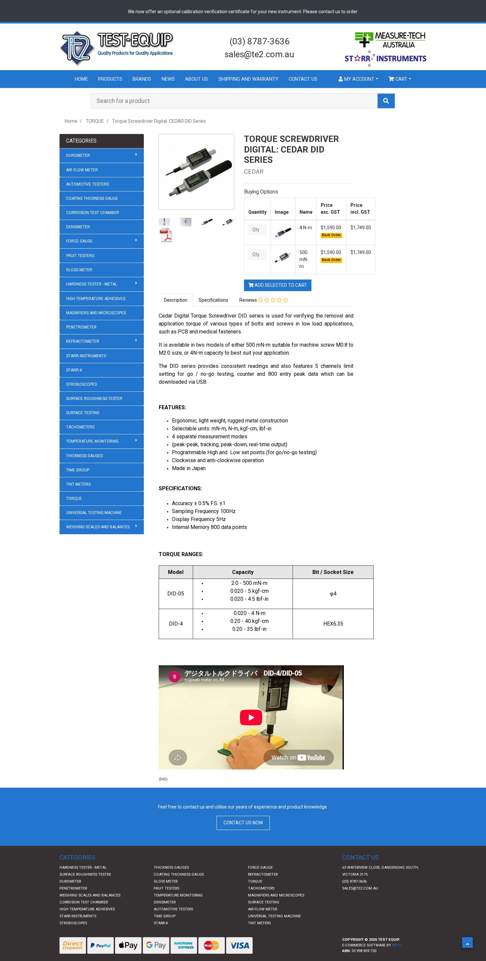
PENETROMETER (81, 327)
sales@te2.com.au (259, 54)
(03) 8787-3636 (259, 41)
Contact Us (303, 79)
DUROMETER (78, 155)
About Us (196, 79)
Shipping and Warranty (248, 79)
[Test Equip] (117, 47)
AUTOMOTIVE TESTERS (87, 184)
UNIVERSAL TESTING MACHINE (94, 512)
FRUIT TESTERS (80, 255)
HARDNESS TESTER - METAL (91, 284)
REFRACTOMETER (82, 341)
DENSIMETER (78, 227)
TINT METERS (78, 484)
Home (81, 79)
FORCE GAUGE (79, 241)
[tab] (176, 300)
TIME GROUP (77, 470)
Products (110, 79)
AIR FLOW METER (82, 170)
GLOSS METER (79, 270)
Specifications (213, 300)
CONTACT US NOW (243, 822)
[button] (467, 942)
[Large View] (164, 221)
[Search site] (386, 101)
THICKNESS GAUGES (84, 456)
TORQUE (74, 498)
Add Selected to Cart (280, 285)
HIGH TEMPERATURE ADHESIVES (95, 298)
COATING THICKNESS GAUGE (92, 198)
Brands (142, 79)
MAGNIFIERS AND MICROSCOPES (96, 313)
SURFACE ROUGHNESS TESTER (94, 398)
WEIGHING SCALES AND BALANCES (98, 527)
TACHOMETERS (80, 427)
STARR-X (74, 370)
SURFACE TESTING (83, 413)
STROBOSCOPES (81, 384)
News (168, 79)
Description (175, 300)
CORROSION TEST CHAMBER (92, 212)
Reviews (248, 300)
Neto (397, 945)
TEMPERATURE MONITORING (92, 441)
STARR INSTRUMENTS (86, 356)
